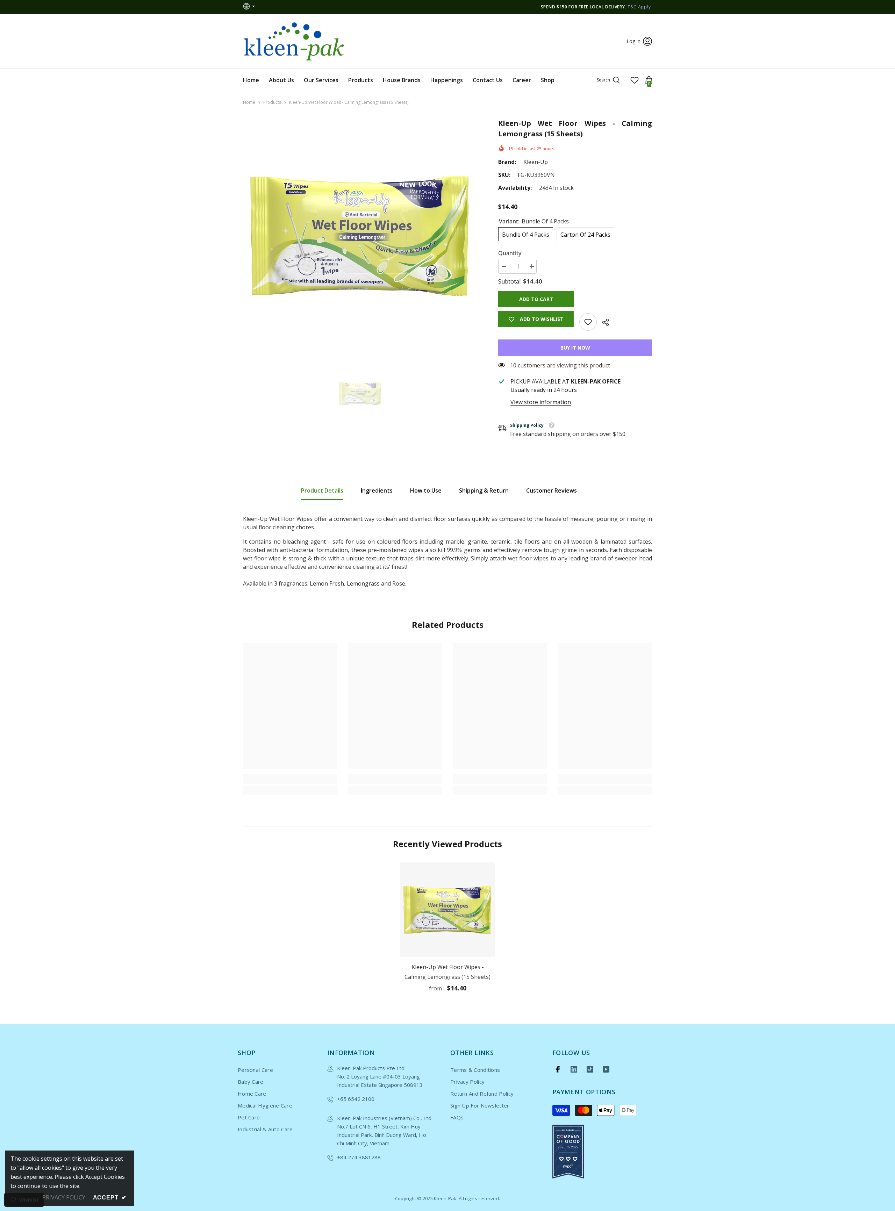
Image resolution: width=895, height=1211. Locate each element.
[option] (360, 235)
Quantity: (510, 253)
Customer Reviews (551, 490)
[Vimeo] (573, 1069)
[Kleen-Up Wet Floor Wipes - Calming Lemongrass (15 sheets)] (447, 909)
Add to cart (536, 299)
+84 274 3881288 (359, 1157)
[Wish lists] (634, 80)
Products (272, 102)
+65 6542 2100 (355, 1098)
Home (249, 102)
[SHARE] (603, 322)
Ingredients (377, 490)
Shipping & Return (484, 490)
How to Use (426, 490)
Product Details (322, 490)
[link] (588, 322)
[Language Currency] (250, 6)
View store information (540, 402)
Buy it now (575, 347)
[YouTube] (606, 1069)
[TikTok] (590, 1069)
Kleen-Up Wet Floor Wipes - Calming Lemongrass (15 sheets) (447, 972)
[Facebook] (557, 1069)
